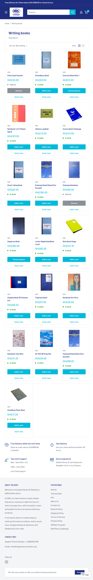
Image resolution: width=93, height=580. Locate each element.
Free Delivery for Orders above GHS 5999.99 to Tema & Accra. (29, 2)
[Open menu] (6, 12)
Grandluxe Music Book (16, 410)
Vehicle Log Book (42, 129)
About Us (54, 501)
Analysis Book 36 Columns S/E (17, 298)
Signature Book (13, 241)
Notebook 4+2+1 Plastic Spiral (16, 130)
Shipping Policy (57, 513)
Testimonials (56, 493)
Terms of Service (58, 517)
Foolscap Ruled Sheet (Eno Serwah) (45, 186)
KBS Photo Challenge (60, 528)
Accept (79, 572)
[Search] (73, 12)
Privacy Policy (56, 521)
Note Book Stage (69, 241)
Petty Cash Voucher (15, 75)
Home (7, 23)
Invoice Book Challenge (72, 129)
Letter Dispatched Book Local (44, 242)
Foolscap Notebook (70, 185)
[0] (86, 12)
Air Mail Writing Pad (43, 354)
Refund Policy (56, 509)
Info (52, 497)
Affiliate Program (58, 525)
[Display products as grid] (79, 46)
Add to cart (46, 91)
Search (54, 489)
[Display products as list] (83, 46)
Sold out (19, 91)
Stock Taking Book (14, 185)
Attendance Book (42, 75)
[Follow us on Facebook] (6, 562)
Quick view (19, 97)
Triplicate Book (41, 297)
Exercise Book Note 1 (71, 75)
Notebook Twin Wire (15, 354)
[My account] (81, 12)
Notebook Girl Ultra (70, 297)
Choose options (74, 91)
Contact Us (55, 505)
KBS (8, 72)
